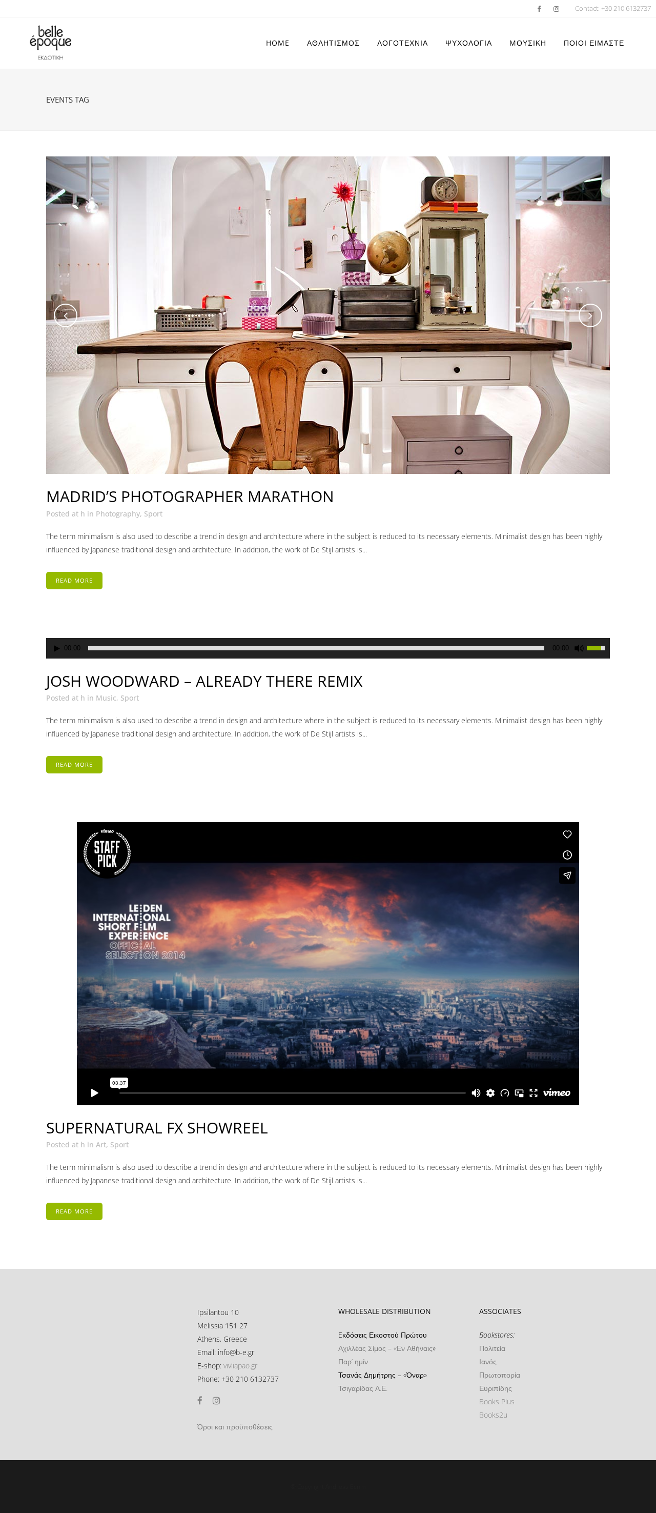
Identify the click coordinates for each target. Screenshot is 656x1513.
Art (101, 1144)
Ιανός (488, 1361)
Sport (153, 514)
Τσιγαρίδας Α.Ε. (362, 1388)
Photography (118, 514)
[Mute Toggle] (579, 648)
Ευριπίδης (495, 1388)
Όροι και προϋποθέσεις (235, 1426)
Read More (74, 580)
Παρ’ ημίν (353, 1361)
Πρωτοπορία (499, 1375)
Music (106, 698)
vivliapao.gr (240, 1365)
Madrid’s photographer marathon (190, 496)
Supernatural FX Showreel (157, 1127)
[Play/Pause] (57, 648)
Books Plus (497, 1401)
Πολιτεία (492, 1348)
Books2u (493, 1415)
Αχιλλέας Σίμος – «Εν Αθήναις (385, 1348)
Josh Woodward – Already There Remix (204, 680)
